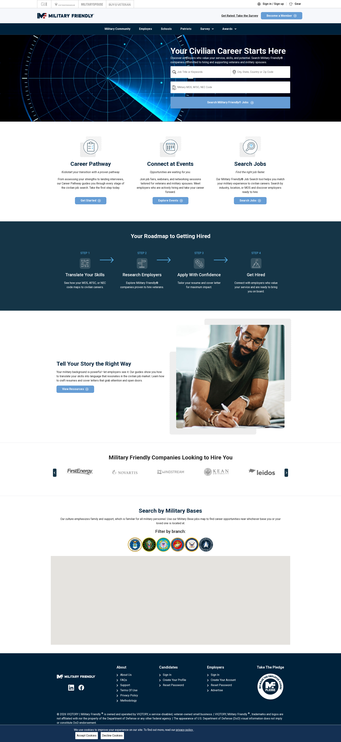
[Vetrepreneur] (64, 4)
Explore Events (168, 200)
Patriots (185, 29)
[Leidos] (261, 472)
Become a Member (279, 15)
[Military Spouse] (92, 4)
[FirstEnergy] (79, 472)
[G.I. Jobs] (44, 4)
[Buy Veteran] (120, 4)
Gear (297, 4)
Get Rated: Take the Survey (239, 15)
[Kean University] (216, 472)
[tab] (168, 484)
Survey (205, 29)
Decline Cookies (112, 735)
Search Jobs (248, 200)
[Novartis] (125, 472)
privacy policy (185, 730)
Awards (227, 29)
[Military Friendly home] (65, 15)
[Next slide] (286, 473)
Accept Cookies (86, 735)
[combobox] (200, 72)
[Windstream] (170, 472)
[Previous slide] (54, 473)
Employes (145, 29)
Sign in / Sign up (273, 4)
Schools (166, 29)
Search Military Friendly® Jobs (228, 102)
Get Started (88, 200)
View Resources (73, 389)
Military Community (117, 29)
